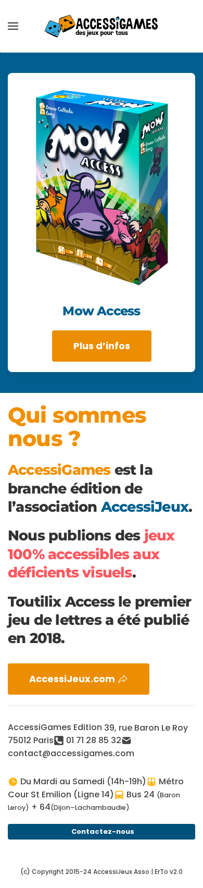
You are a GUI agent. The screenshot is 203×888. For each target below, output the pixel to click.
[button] (13, 26)
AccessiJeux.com (72, 678)
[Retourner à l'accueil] (101, 26)
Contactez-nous (102, 831)
